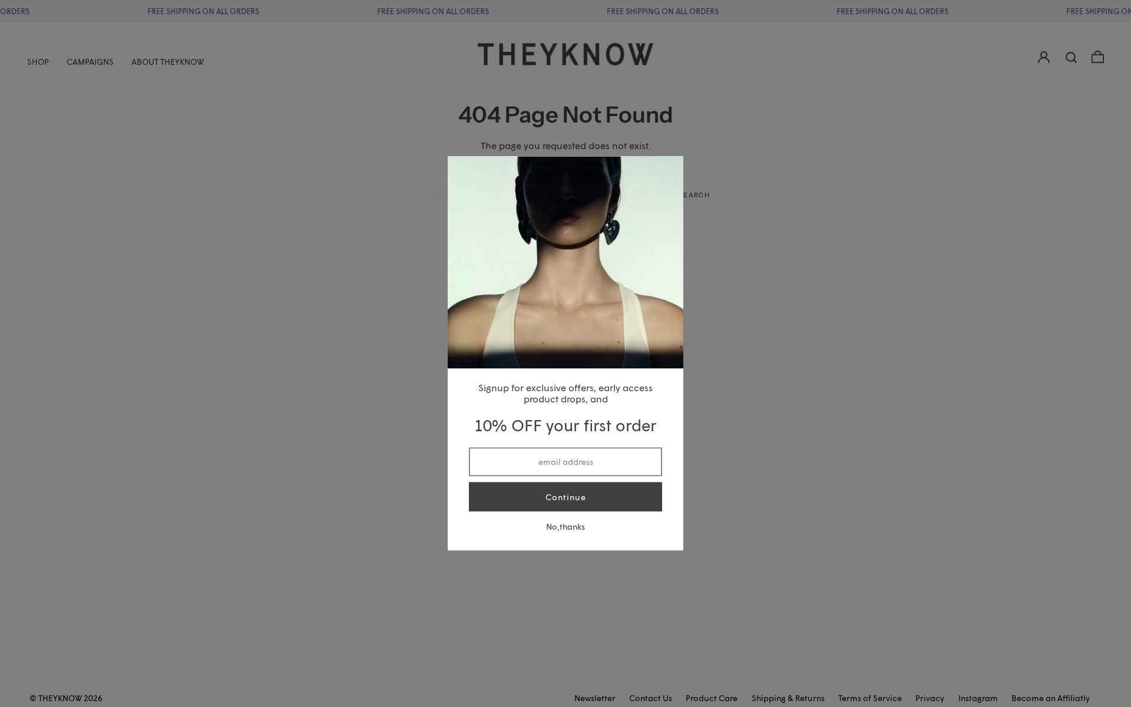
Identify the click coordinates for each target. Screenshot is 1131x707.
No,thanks (565, 527)
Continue (565, 497)
